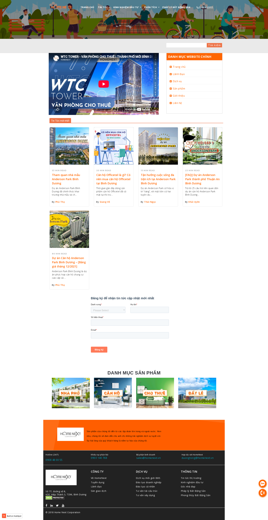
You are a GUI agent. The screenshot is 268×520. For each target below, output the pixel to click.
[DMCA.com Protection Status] (55, 498)
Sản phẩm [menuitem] (179, 88)
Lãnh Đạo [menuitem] (179, 74)
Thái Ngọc (150, 201)
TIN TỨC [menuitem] (103, 7)
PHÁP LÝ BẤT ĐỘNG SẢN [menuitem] (176, 7)
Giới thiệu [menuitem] (179, 95)
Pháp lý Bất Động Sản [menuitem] (193, 490)
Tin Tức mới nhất (60, 120)
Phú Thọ (60, 201)
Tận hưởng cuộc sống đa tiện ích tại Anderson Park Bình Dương (158, 179)
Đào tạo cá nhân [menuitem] (145, 486)
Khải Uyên (194, 201)
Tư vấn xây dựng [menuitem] (145, 495)
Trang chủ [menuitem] (179, 66)
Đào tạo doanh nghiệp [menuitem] (148, 482)
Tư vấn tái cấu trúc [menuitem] (147, 490)
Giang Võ (105, 201)
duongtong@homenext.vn (198, 458)
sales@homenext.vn (148, 458)
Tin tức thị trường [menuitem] (191, 478)
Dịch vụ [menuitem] (177, 81)
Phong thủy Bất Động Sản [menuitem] (195, 495)
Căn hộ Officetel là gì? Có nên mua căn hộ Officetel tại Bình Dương (113, 179)
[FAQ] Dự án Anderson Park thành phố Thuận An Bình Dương (202, 179)
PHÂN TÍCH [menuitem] (150, 7)
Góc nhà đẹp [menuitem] (188, 486)
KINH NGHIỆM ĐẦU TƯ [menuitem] (126, 7)
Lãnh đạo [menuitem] (96, 486)
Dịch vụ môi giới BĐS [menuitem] (148, 478)
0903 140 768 (99, 458)
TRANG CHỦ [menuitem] (87, 7)
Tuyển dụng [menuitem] (97, 482)
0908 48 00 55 (54, 460)
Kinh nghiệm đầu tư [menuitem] (192, 482)
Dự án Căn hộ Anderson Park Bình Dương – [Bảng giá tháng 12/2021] (69, 262)
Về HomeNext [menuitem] (99, 478)
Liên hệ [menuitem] (177, 103)
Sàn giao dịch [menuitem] (98, 490)
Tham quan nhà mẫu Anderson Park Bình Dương (66, 179)
